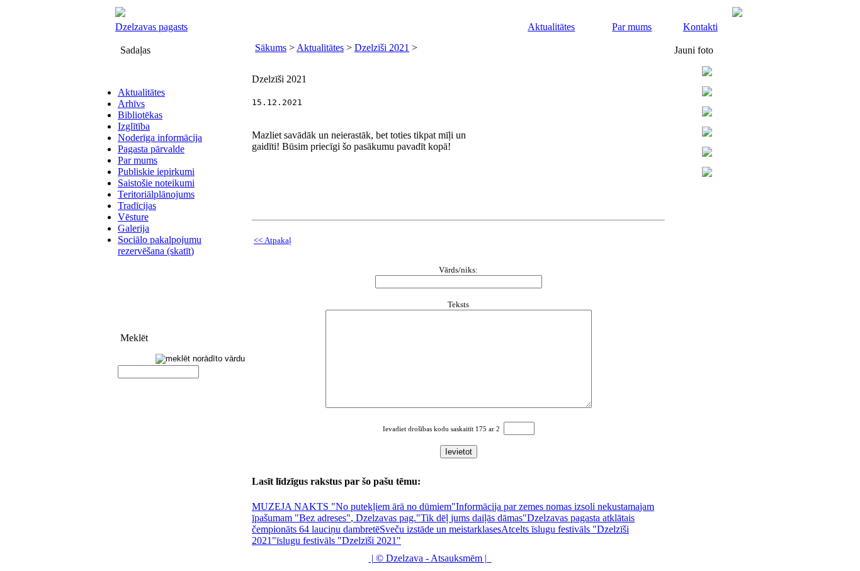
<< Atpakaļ (272, 240)
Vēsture (133, 217)
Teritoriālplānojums (156, 194)
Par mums (632, 26)
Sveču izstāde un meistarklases (440, 529)
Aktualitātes (551, 26)
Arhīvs (131, 103)
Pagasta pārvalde (151, 149)
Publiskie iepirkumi (156, 171)
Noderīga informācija (160, 137)
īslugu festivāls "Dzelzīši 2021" (338, 540)
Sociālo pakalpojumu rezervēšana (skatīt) (159, 245)
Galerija (133, 228)
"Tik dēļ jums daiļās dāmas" (471, 517)
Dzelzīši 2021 (381, 47)
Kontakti (700, 26)
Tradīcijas (137, 205)
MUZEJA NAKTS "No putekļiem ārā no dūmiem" (354, 506)
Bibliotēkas (140, 115)
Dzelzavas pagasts (151, 26)
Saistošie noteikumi (156, 183)
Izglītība (134, 126)
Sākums (270, 47)
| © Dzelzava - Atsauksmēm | (430, 558)
